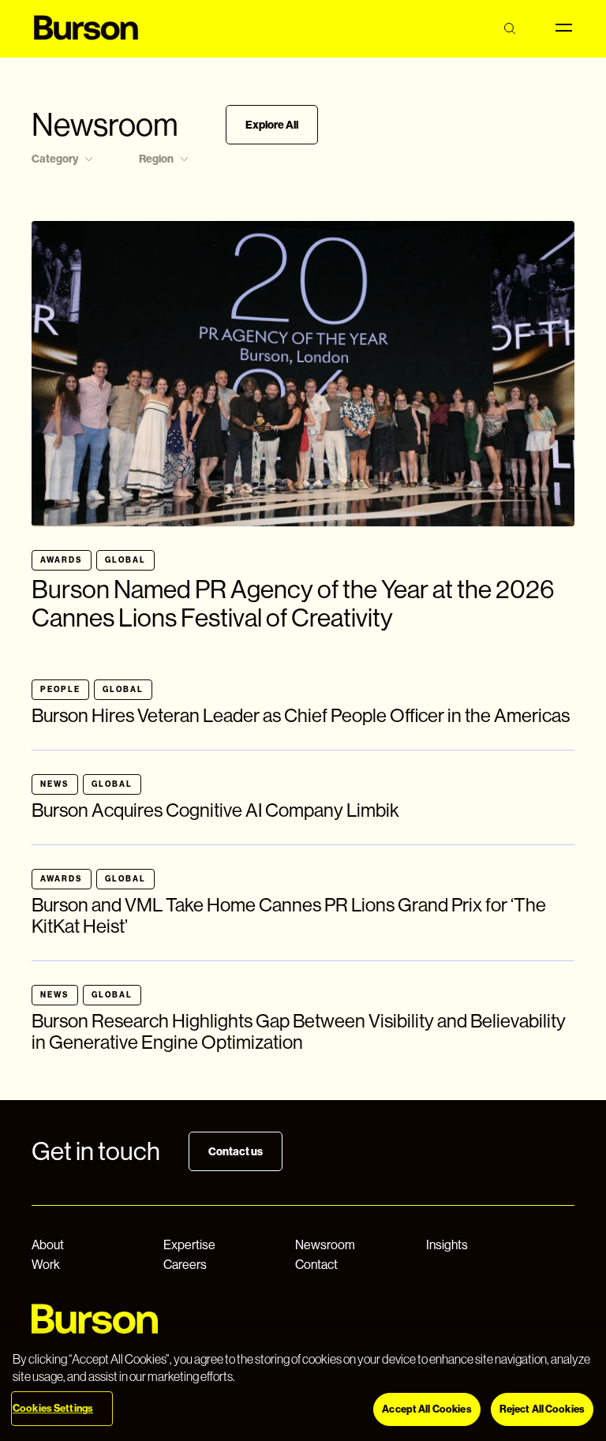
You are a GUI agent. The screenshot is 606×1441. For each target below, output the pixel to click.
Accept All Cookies (426, 1409)
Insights (447, 1244)
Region (156, 159)
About (48, 1244)
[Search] (509, 29)
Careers (185, 1264)
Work (46, 1264)
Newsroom (325, 1244)
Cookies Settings (53, 1408)
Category (55, 159)
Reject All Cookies (542, 1409)
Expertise (189, 1244)
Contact (316, 1264)
